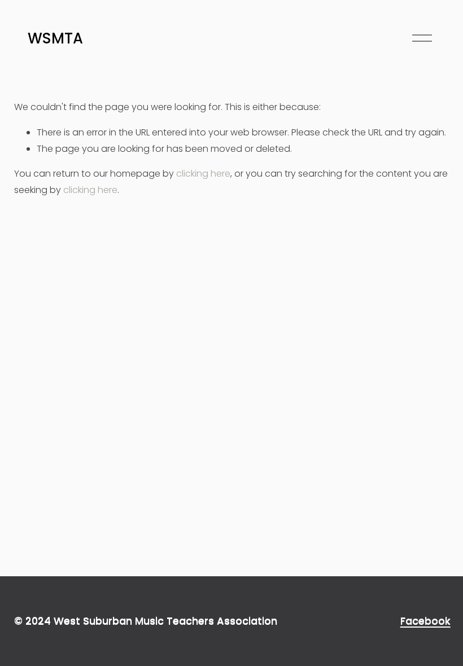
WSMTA (55, 38)
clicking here (203, 173)
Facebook (425, 621)
